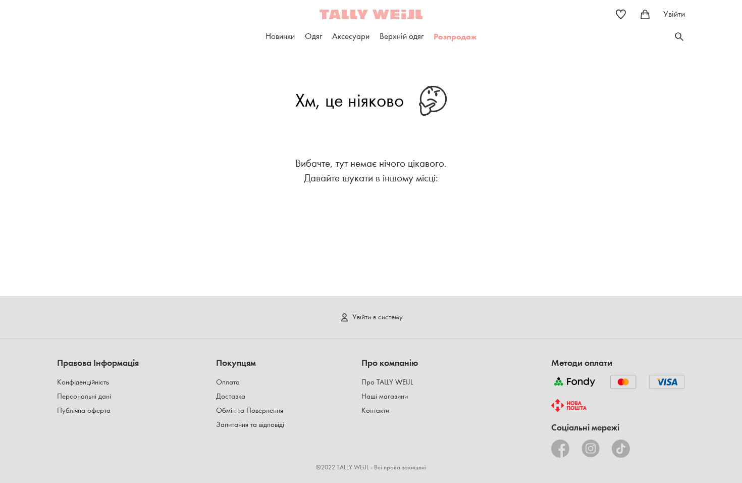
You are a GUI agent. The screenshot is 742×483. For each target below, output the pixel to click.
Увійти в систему (377, 317)
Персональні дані (84, 396)
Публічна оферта (84, 410)
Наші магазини (384, 396)
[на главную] (371, 14)
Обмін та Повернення (249, 410)
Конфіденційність (83, 382)
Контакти (375, 410)
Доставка (230, 396)
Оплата (228, 382)
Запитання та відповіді (250, 424)
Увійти (674, 14)
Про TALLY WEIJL (387, 382)
